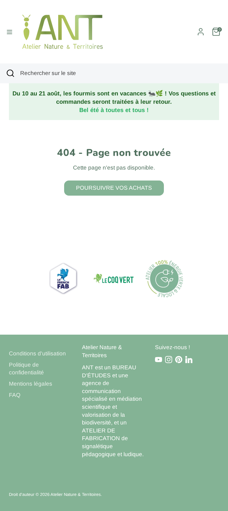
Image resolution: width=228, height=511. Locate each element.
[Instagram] (168, 359)
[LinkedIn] (188, 359)
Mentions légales (30, 384)
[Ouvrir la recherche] (10, 73)
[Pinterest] (178, 359)
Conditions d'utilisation (37, 353)
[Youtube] (158, 359)
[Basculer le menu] (9, 31)
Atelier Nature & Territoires (75, 494)
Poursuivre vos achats (114, 188)
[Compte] (201, 29)
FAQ (14, 395)
